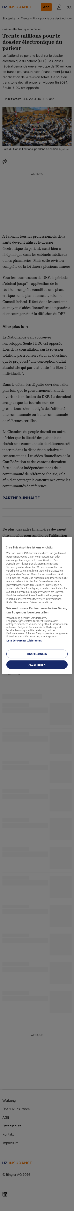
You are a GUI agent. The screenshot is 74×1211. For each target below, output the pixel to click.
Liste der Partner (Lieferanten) (24, 640)
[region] (37, 605)
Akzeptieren (37, 664)
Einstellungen (37, 653)
